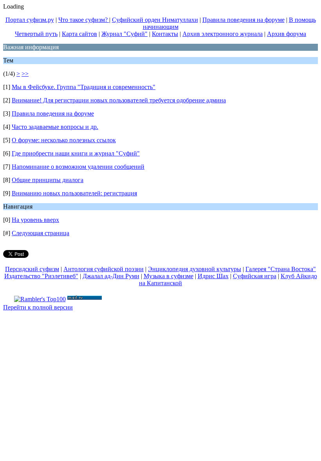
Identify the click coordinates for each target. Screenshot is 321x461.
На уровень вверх (35, 219)
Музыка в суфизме (168, 276)
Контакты (165, 33)
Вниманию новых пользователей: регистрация (74, 193)
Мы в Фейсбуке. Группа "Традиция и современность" (83, 87)
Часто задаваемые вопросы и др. (55, 126)
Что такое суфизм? (83, 19)
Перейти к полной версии (38, 307)
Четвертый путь (36, 33)
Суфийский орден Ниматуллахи (155, 19)
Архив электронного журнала (222, 33)
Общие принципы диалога (47, 180)
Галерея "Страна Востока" (280, 269)
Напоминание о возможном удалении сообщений (78, 166)
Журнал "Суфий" (124, 33)
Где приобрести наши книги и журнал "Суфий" (76, 153)
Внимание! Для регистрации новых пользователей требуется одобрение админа (119, 100)
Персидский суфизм (32, 269)
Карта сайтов (79, 33)
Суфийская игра (254, 276)
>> (25, 73)
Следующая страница (40, 233)
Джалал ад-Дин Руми (111, 276)
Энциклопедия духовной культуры (194, 269)
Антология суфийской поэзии (103, 269)
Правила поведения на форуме (243, 19)
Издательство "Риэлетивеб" (41, 276)
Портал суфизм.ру (29, 19)
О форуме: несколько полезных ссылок (64, 140)
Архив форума (286, 33)
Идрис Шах (213, 276)
